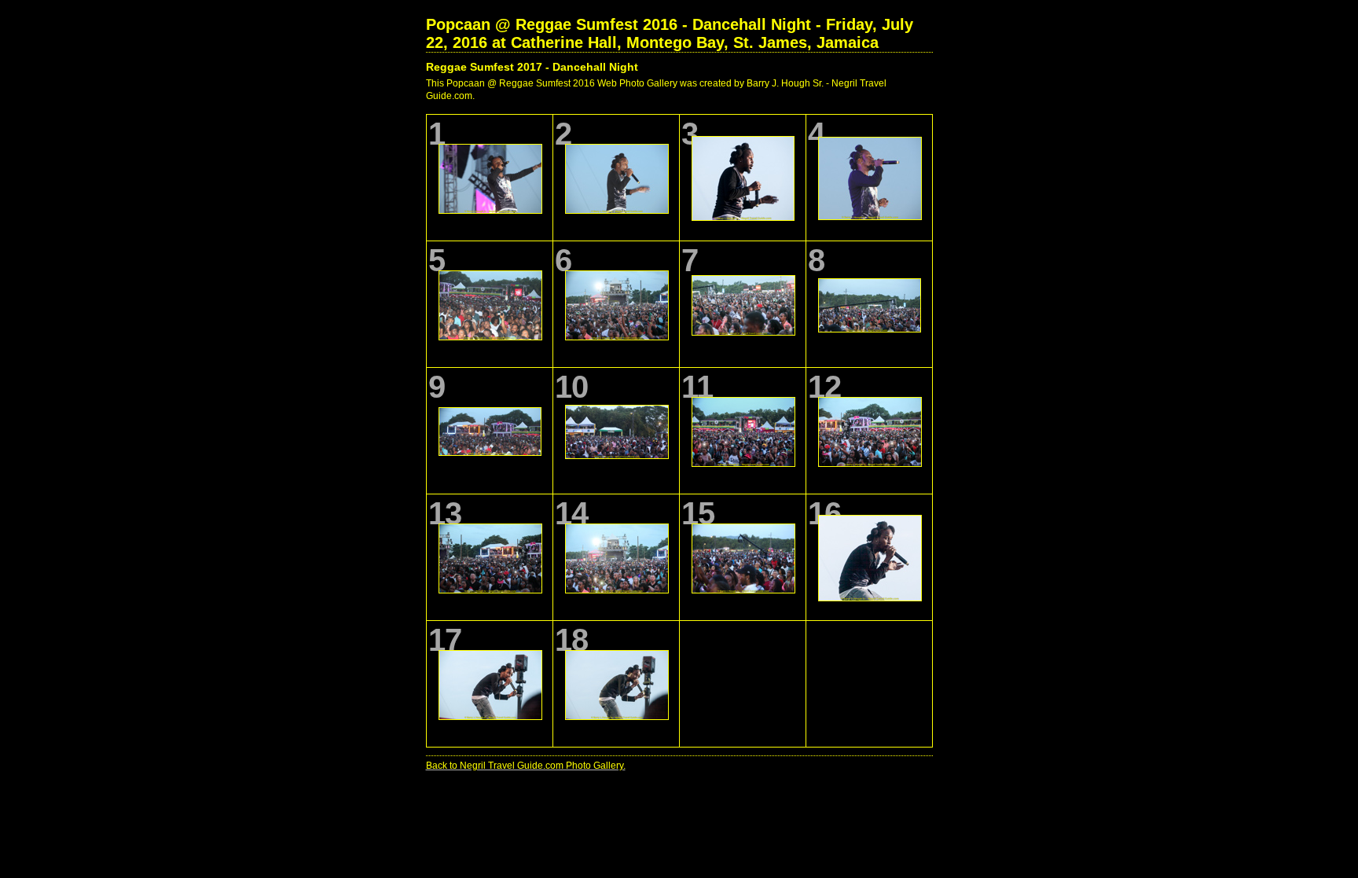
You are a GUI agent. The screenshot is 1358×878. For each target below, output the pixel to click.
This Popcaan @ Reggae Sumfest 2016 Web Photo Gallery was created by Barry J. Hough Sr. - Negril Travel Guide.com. (656, 89)
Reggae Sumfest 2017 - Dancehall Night (532, 67)
